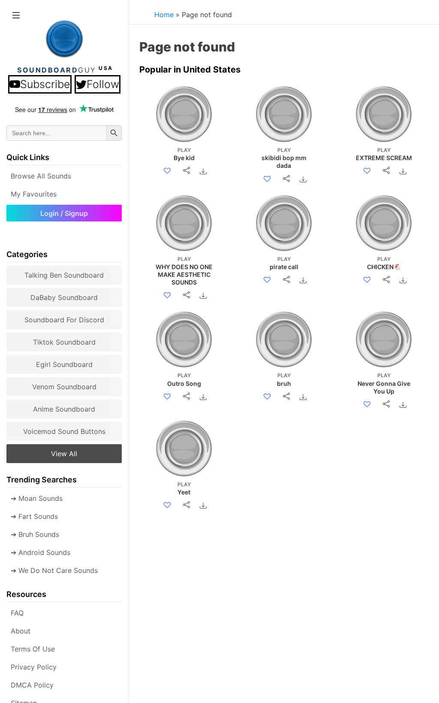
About (20, 631)
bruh (284, 379)
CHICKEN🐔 (384, 263)
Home (164, 14)
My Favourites (34, 194)
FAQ (17, 613)
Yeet (184, 488)
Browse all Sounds (41, 176)
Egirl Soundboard (64, 364)
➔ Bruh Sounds (35, 534)
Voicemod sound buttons (64, 431)
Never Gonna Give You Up (384, 383)
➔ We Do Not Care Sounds (54, 570)
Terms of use (33, 649)
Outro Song (184, 379)
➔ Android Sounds (40, 552)
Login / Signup (64, 213)
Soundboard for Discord (64, 319)
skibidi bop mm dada (284, 158)
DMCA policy (32, 685)
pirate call (284, 263)
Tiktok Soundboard (64, 342)
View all (64, 453)
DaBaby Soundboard (64, 297)
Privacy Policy (34, 667)
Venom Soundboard (64, 386)
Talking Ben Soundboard (64, 275)
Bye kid (184, 154)
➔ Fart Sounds (34, 516)
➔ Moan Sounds (37, 498)
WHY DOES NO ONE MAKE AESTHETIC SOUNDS (184, 271)
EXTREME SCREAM (384, 154)
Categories (27, 254)
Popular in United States (190, 69)
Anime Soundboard (64, 409)
